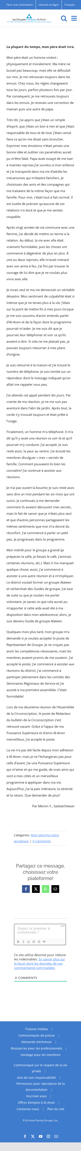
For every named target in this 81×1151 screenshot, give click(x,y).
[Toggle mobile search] (64, 18)
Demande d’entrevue (36, 1042)
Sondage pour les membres (40, 1055)
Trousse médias (36, 1029)
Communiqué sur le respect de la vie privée (40, 1068)
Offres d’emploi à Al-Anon (36, 1102)
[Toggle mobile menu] (74, 18)
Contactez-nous (28, 1109)
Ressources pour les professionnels (36, 1048)
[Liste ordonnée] (33, 941)
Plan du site (55, 1109)
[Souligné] (28, 941)
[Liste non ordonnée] (38, 941)
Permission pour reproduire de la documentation (40, 1087)
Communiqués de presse (36, 1035)
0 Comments (42, 841)
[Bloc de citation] (43, 941)
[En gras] (18, 941)
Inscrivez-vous (36, 1096)
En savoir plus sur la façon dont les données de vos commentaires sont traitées (39, 963)
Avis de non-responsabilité (36, 1077)
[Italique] (23, 941)
